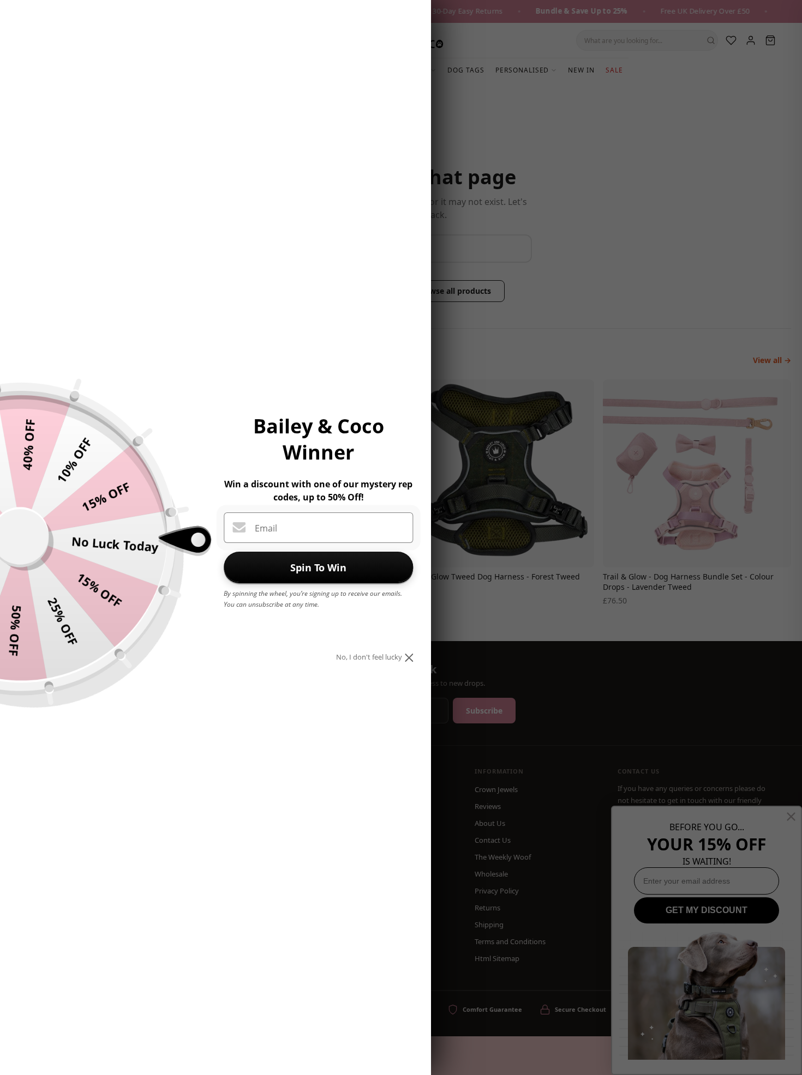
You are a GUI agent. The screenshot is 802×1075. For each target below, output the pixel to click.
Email (266, 528)
